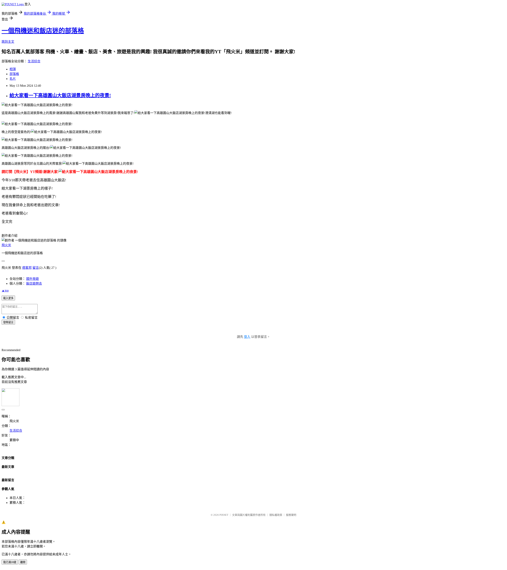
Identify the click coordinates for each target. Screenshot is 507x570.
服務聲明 (291, 514)
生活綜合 (34, 61)
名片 (13, 78)
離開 (22, 562)
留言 (35, 267)
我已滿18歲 (9, 562)
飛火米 (6, 245)
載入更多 (8, 298)
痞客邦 (27, 267)
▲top (5, 290)
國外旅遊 (32, 278)
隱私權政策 (275, 514)
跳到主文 (8, 41)
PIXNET (223, 514)
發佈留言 (8, 322)
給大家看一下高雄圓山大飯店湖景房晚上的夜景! (60, 95)
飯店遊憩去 (34, 283)
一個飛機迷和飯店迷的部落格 (43, 30)
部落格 (14, 74)
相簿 (13, 69)
